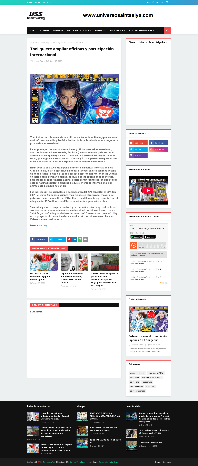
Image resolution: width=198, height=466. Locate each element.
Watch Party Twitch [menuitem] (78, 30)
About (37, 2)
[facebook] (153, 2)
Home (29, 2)
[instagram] (162, 2)
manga (142, 373)
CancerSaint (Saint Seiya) (108, 462)
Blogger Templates (77, 462)
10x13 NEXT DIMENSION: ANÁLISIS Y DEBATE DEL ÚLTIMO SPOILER (105, 416)
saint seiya (134, 377)
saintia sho (134, 382)
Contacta (47, 2)
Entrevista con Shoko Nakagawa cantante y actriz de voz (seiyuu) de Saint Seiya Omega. (56, 447)
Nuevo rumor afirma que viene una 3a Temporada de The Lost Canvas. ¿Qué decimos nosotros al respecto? (154, 417)
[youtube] (148, 2)
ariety (43, 225)
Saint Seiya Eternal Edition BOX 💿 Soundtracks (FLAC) (154, 431)
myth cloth (150, 386)
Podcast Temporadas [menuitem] (140, 30)
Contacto (167, 462)
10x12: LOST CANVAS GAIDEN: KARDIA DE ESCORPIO (103, 429)
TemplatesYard (49, 462)
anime (132, 373)
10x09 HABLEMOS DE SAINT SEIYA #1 (105, 441)
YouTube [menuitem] (44, 30)
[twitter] (157, 2)
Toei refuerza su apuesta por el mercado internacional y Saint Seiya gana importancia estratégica (104, 279)
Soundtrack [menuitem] (116, 30)
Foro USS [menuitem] (58, 30)
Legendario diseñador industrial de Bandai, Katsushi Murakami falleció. (72, 278)
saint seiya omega (137, 391)
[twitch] (167, 2)
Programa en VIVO (155, 373)
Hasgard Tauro (38, 61)
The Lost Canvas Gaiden (150, 442)
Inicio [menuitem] (32, 30)
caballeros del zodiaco (151, 377)
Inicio (32, 42)
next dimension (136, 386)
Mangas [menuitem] (99, 30)
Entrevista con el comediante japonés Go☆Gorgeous (41, 276)
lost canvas (147, 382)
